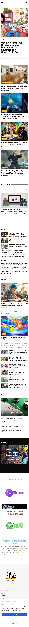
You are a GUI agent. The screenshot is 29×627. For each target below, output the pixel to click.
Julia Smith (4, 307)
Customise (14, 619)
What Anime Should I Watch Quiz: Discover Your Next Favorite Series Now (18, 352)
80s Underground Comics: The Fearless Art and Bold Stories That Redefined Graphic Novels (14, 145)
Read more (4, 55)
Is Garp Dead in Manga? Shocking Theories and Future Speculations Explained (12, 173)
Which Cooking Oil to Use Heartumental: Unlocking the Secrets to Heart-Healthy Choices (18, 234)
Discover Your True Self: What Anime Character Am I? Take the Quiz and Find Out (17, 366)
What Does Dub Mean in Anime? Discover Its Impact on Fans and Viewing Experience (17, 385)
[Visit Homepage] (26, 2)
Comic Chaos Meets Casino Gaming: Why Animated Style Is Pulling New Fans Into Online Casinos (14, 420)
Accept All (14, 614)
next (21, 60)
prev (7, 60)
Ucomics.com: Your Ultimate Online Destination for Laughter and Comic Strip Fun (11, 47)
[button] (26, 189)
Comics (4, 139)
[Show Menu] (2, 2)
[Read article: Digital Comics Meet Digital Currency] (4, 240)
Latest (4, 110)
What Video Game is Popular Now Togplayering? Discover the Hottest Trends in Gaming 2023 (13, 116)
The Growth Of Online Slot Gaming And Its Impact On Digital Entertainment (14, 211)
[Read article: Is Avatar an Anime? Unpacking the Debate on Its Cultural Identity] (4, 379)
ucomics (19, 550)
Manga (4, 167)
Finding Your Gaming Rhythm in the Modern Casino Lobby (12, 413)
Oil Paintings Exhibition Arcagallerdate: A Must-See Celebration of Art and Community (14, 88)
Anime (2, 39)
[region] (14, 613)
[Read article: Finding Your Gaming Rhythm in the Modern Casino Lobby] (14, 407)
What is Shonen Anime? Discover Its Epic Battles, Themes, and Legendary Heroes (17, 372)
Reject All (14, 623)
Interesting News (7, 82)
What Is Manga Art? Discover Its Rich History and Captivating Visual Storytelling (13, 457)
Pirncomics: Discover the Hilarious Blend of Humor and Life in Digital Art (18, 246)
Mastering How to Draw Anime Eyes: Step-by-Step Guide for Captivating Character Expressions (18, 359)
